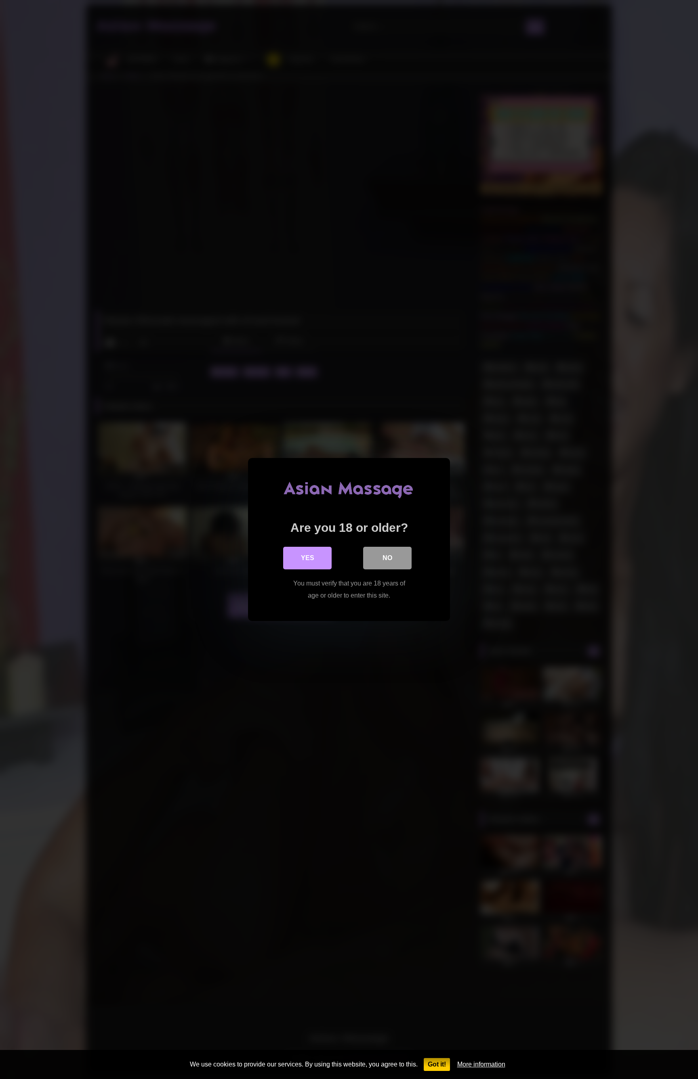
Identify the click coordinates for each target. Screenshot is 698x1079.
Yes (307, 557)
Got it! (437, 1064)
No (387, 557)
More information (481, 1064)
